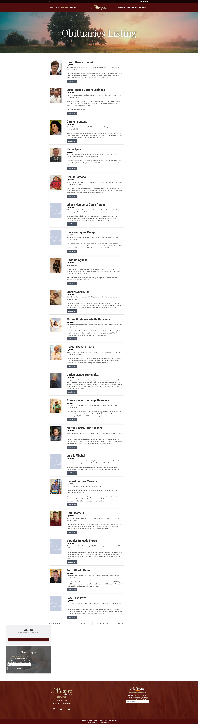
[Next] (122, 623)
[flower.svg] (53, 709)
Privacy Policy (91, 722)
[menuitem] (52, 8)
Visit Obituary (72, 81)
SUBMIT (19, 668)
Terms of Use (99, 722)
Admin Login (107, 722)
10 (107, 623)
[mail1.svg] (68, 709)
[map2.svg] (61, 709)
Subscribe (28, 640)
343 (119, 623)
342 (115, 623)
